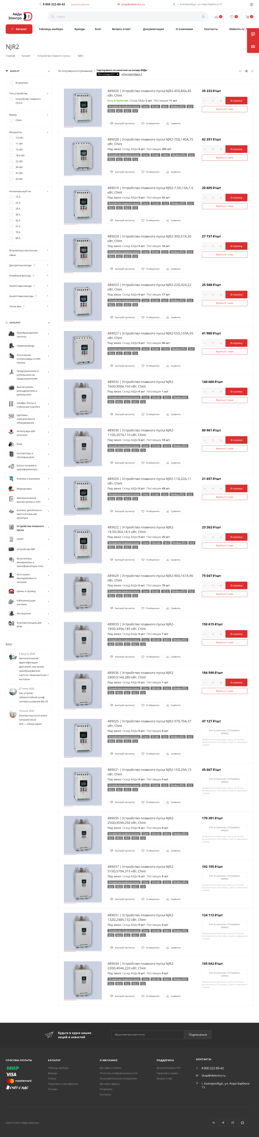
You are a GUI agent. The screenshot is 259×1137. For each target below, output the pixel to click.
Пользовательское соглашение (118, 1078)
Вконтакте (213, 1123)
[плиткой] (240, 71)
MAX (242, 1123)
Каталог (54, 1060)
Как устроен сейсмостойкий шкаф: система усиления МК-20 (33, 697)
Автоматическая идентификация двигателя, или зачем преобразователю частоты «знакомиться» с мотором (34, 669)
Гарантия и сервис (167, 1073)
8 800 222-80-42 (54, 4)
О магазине (109, 1060)
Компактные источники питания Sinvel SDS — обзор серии (33, 720)
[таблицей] (252, 71)
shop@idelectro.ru (133, 4)
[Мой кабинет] (251, 4)
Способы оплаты (19, 1060)
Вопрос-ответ (165, 1078)
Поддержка (165, 1060)
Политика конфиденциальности (118, 1073)
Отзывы (52, 1089)
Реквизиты (106, 1089)
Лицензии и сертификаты (63, 1083)
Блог (9, 644)
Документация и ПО (168, 1068)
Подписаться (198, 1034)
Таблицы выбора (58, 1068)
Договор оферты (110, 1083)
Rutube (233, 1123)
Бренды (52, 1073)
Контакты (105, 1094)
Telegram (223, 1123)
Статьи (52, 1078)
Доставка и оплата (110, 1068)
